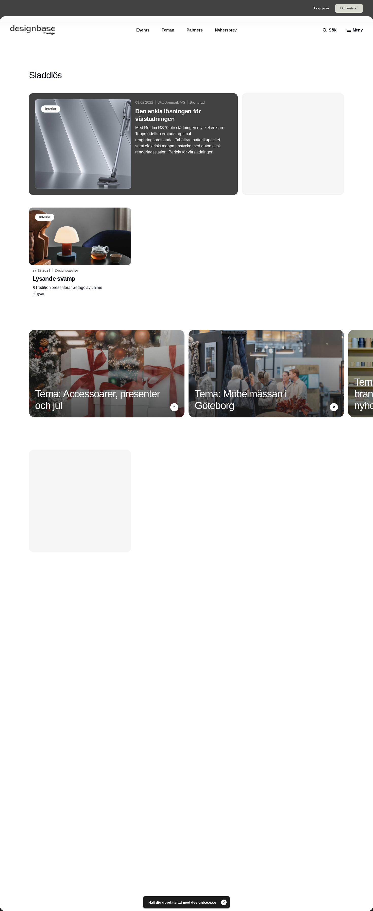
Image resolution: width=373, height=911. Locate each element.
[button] (174, 407)
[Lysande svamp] (80, 252)
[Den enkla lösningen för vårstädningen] (133, 144)
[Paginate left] (33, 373)
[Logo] (32, 30)
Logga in (321, 8)
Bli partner (349, 8)
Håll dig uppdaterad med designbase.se (182, 902)
